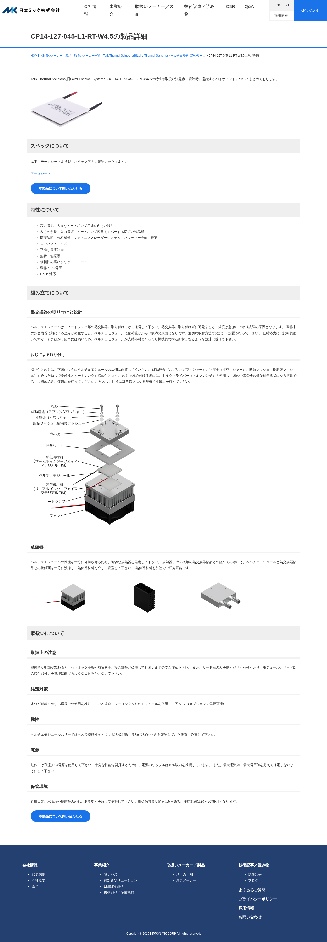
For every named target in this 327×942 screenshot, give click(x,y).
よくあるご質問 (252, 890)
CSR (230, 6)
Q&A (249, 6)
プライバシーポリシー (258, 899)
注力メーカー (186, 880)
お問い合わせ (310, 10)
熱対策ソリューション (120, 880)
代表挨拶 (38, 874)
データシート (41, 173)
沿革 (35, 886)
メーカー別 (184, 874)
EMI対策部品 (113, 886)
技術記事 (255, 874)
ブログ (253, 880)
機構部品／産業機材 (119, 892)
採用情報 (281, 15)
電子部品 (110, 874)
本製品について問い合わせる (60, 188)
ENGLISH (281, 5)
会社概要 (38, 880)
